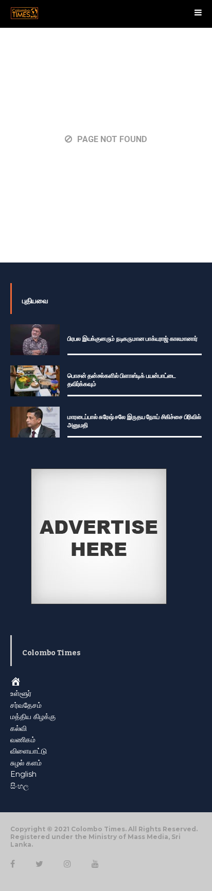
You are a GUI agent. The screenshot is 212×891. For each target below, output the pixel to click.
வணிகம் (23, 739)
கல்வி (18, 728)
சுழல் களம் (26, 762)
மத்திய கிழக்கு (33, 716)
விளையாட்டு (28, 751)
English (23, 774)
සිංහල (19, 786)
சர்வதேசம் (26, 705)
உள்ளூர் (20, 693)
